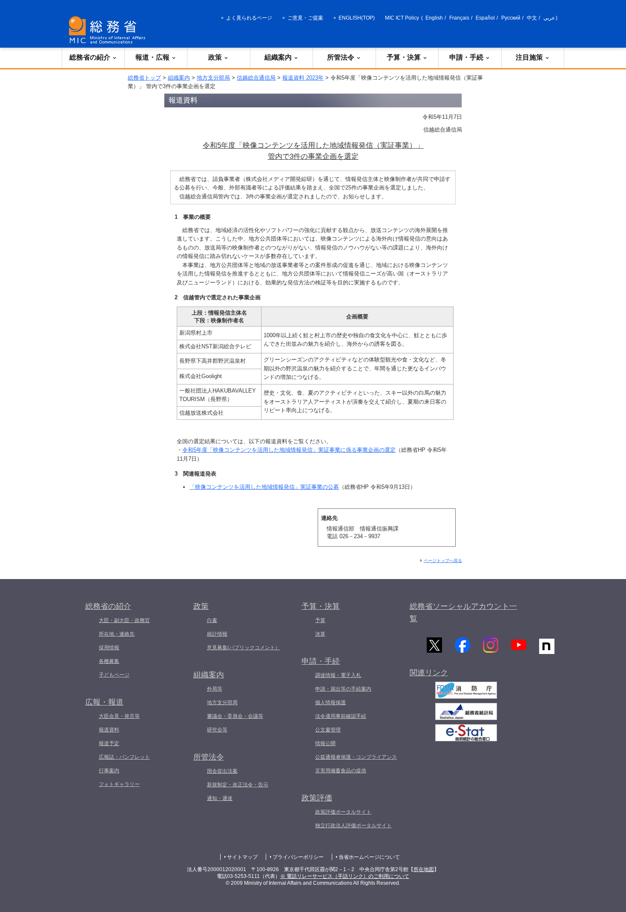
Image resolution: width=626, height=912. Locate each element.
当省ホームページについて (369, 857)
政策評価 (317, 798)
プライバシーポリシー (298, 857)
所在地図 (424, 869)
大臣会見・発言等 (119, 716)
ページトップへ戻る (443, 560)
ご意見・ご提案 (305, 18)
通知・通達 (220, 798)
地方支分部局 (213, 78)
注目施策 (529, 57)
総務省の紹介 (89, 57)
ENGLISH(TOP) (357, 18)
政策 (215, 57)
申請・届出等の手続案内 (343, 689)
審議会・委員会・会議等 (235, 716)
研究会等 (217, 730)
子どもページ (114, 675)
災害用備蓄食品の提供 (340, 771)
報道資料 (109, 730)
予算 (320, 620)
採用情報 (109, 648)
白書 (212, 620)
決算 (320, 634)
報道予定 (109, 743)
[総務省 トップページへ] (109, 30)
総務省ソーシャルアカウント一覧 (463, 612)
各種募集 (109, 661)
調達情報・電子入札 (338, 675)
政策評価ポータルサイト (343, 812)
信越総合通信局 (256, 78)
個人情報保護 (330, 703)
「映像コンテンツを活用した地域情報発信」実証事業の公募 (264, 487)
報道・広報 (152, 57)
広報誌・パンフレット (124, 757)
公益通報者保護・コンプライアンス (356, 757)
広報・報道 (104, 702)
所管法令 (340, 57)
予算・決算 (404, 57)
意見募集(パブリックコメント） (243, 648)
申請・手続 (466, 57)
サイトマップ (242, 857)
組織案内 (278, 57)
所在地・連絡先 (117, 634)
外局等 (214, 689)
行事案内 (109, 771)
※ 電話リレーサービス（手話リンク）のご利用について (344, 876)
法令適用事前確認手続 (340, 716)
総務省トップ (144, 78)
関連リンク (429, 672)
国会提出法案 (222, 771)
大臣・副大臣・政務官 (124, 620)
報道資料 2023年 (303, 78)
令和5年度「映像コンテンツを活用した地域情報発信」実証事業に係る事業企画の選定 (289, 450)
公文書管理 (328, 730)
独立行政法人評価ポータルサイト (353, 826)
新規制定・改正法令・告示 (237, 785)
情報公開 (325, 743)
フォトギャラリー (119, 784)
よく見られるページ (249, 18)
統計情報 (217, 634)
